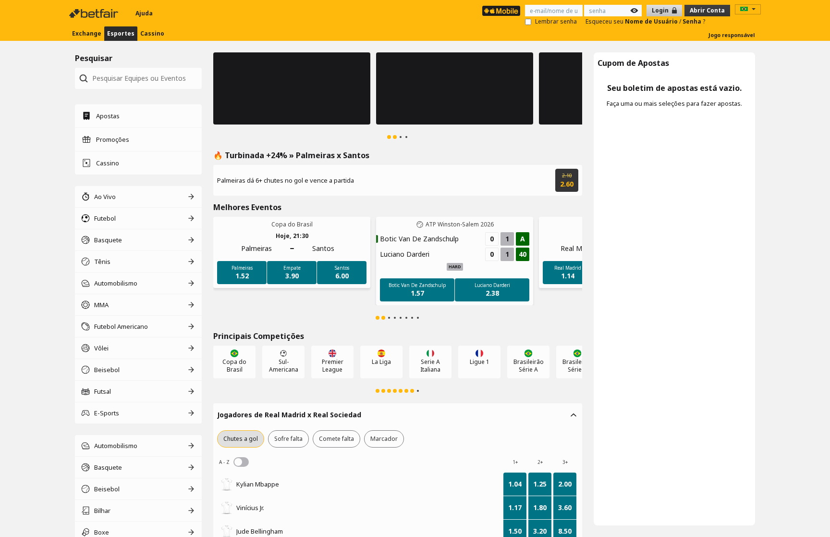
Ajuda (144, 13)
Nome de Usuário (652, 21)
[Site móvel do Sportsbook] (501, 11)
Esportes (120, 33)
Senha (693, 21)
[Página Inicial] (94, 13)
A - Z (241, 462)
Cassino (152, 33)
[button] (291, 88)
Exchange (86, 33)
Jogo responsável (731, 34)
